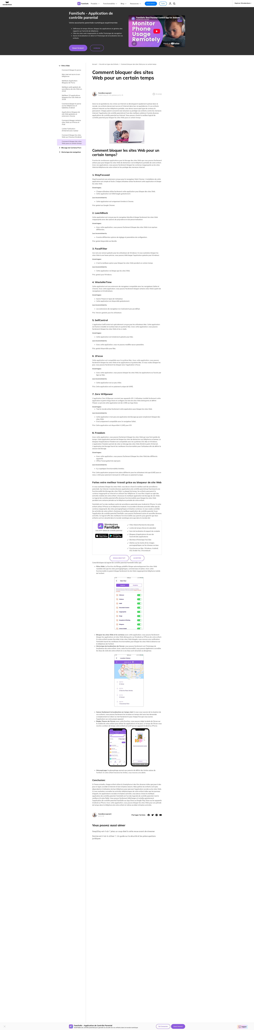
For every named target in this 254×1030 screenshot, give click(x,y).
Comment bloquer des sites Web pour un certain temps (72, 142)
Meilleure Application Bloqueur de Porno (69, 82)
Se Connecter (163, 1026)
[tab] (71, 65)
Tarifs (163, 3)
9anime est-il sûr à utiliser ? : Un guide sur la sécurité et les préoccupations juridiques (124, 837)
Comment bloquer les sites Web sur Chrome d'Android (71, 136)
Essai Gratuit (151, 3)
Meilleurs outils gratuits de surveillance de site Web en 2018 (72, 89)
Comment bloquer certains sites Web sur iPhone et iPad (71, 122)
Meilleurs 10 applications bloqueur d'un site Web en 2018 (71, 97)
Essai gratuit (78, 48)
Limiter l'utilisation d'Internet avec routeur (70, 130)
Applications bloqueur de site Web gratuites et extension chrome (71, 114)
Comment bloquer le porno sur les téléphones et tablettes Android (71, 106)
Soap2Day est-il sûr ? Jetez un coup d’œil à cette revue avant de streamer (123, 831)
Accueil (94, 64)
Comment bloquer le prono (71, 70)
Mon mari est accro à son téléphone (71, 75)
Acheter (96, 48)
